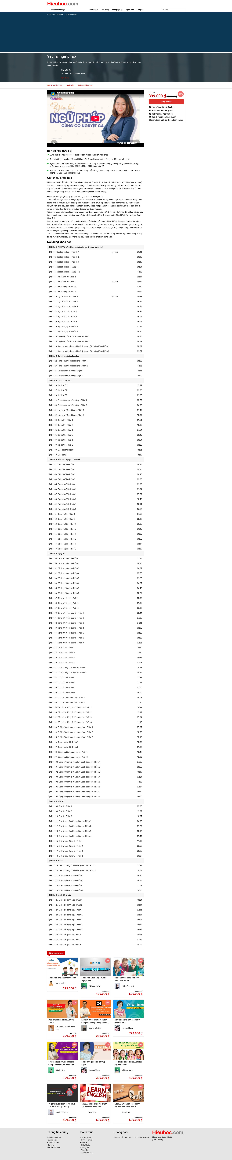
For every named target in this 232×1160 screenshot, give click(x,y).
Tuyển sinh (129, 10)
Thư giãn (140, 10)
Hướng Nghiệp (86, 1140)
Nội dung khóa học (85, 85)
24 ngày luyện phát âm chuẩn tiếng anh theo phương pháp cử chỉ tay (95, 1023)
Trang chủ (51, 14)
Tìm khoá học (86, 1137)
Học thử (114, 252)
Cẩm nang (105, 10)
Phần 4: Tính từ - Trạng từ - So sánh (65, 460)
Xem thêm (65, 78)
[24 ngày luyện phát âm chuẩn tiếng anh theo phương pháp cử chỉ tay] (95, 1010)
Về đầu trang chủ (54, 1137)
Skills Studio (93, 10)
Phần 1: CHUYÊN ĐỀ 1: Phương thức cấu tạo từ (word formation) (77, 247)
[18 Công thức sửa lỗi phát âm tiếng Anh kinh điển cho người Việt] (62, 1052)
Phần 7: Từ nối (57, 861)
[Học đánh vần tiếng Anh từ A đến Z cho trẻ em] (128, 968)
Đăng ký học (166, 101)
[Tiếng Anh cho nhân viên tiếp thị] (62, 968)
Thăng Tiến (85, 1147)
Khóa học (59, 14)
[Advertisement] (116, 35)
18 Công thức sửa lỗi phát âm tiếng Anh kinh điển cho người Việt (61, 1065)
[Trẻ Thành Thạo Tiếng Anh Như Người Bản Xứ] (128, 1052)
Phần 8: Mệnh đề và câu (61, 895)
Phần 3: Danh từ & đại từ (61, 380)
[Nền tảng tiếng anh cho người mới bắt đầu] (128, 1010)
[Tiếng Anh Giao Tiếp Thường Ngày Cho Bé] (95, 968)
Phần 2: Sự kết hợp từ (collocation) (65, 356)
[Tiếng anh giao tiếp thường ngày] (95, 1052)
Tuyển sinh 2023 (87, 1153)
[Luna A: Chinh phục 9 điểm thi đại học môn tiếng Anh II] (128, 1094)
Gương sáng (52, 1140)
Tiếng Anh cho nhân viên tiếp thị (62, 978)
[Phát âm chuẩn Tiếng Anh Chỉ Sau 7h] (62, 1010)
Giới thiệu (70, 85)
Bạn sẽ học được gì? (54, 85)
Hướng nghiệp (117, 10)
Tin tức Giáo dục (54, 1147)
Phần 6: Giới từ (57, 801)
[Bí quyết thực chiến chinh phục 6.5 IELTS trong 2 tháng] (62, 1094)
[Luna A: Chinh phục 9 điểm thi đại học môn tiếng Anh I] (95, 1094)
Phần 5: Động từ (57, 554)
